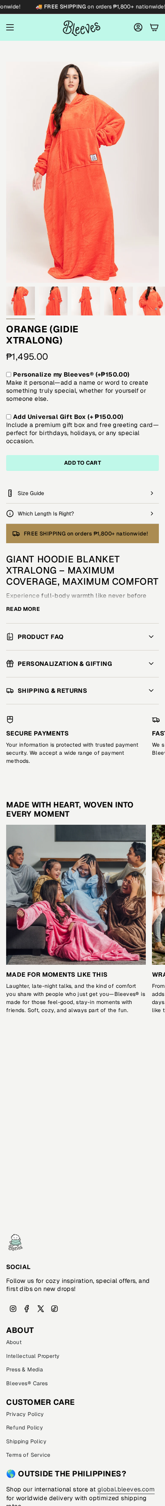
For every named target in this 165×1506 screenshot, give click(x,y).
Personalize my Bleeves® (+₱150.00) (71, 374)
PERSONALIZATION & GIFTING (65, 664)
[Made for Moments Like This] (76, 895)
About (13, 1342)
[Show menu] (10, 27)
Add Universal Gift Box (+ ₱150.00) (68, 417)
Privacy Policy (25, 1414)
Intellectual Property (32, 1356)
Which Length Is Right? (46, 513)
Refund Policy (24, 1427)
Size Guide (31, 493)
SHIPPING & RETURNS (52, 691)
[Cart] (154, 27)
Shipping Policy (26, 1441)
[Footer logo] (15, 1242)
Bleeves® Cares (27, 1383)
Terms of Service (28, 1454)
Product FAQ (40, 637)
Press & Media (24, 1369)
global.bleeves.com (126, 1489)
